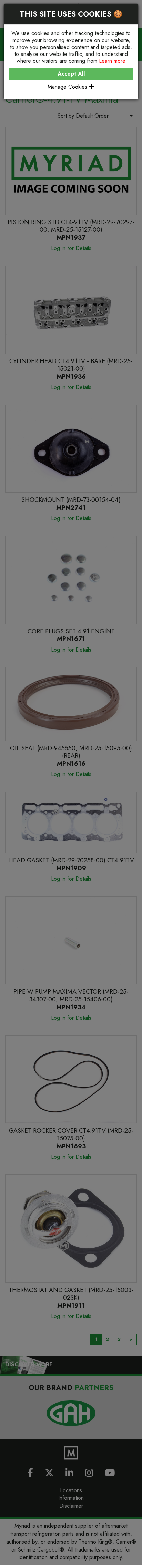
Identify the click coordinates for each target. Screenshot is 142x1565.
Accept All (71, 74)
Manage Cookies (68, 87)
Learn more (112, 61)
